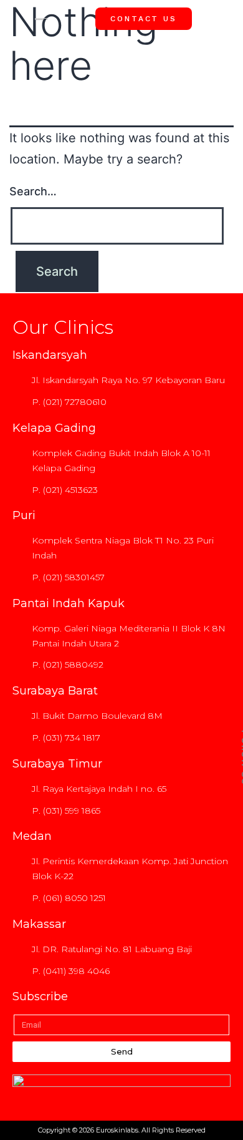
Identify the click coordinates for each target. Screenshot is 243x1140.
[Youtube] (226, 570)
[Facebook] (226, 514)
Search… (33, 191)
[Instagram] (226, 542)
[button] (224, 18)
